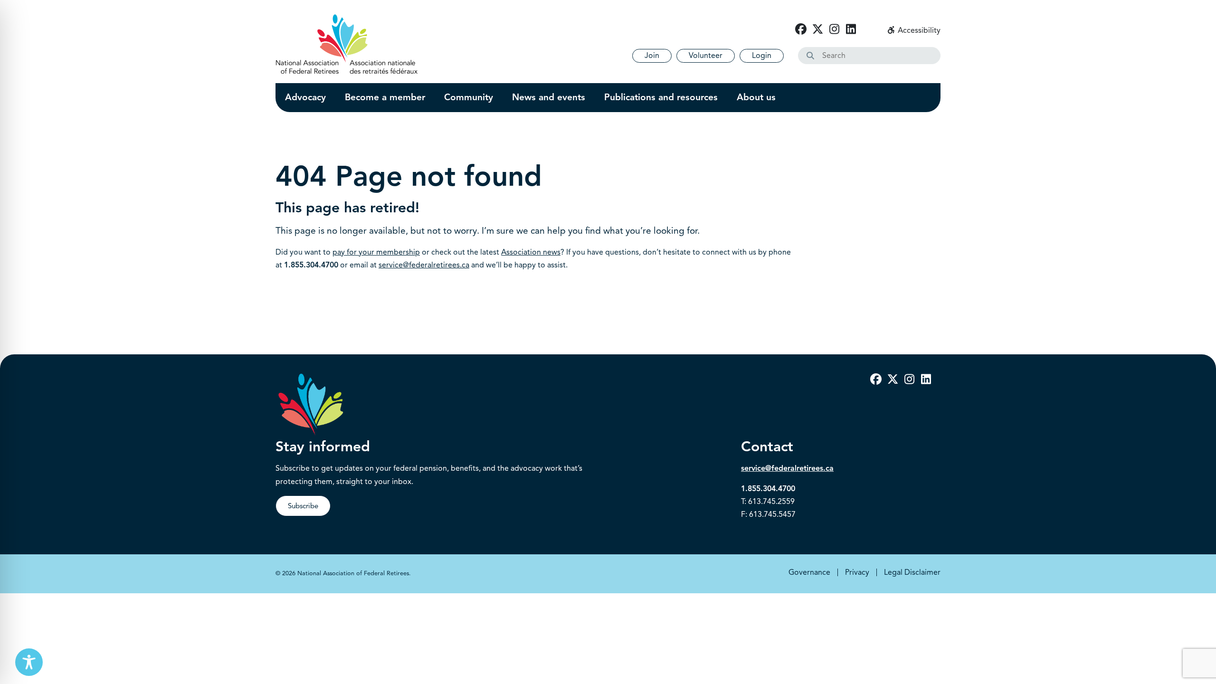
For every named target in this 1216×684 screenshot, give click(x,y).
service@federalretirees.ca (424, 265)
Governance (809, 572)
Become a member (385, 97)
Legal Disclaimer (912, 572)
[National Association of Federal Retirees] (347, 44)
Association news (530, 252)
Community (468, 97)
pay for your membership (376, 252)
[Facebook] (801, 29)
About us (756, 97)
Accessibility (918, 30)
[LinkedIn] (851, 29)
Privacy (857, 572)
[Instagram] (834, 29)
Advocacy (305, 97)
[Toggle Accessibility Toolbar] (29, 662)
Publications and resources (661, 97)
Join (652, 55)
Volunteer (705, 55)
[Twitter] (817, 29)
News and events (548, 97)
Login (761, 55)
